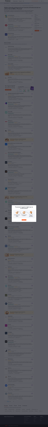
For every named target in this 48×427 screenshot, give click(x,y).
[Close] (35, 206)
